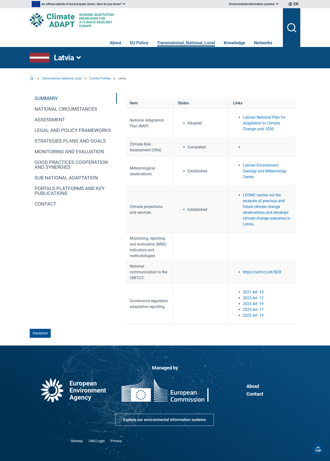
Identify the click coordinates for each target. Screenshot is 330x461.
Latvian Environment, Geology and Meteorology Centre (265, 171)
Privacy (116, 441)
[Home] (32, 78)
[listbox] (78, 4)
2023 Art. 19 (253, 303)
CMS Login (97, 441)
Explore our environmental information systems (164, 419)
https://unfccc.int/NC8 (262, 272)
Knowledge (234, 42)
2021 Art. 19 (253, 292)
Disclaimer (40, 333)
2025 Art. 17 (253, 309)
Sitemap (77, 441)
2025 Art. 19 (253, 315)
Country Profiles (100, 78)
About (115, 42)
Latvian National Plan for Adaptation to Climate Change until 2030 (264, 123)
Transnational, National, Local (186, 42)
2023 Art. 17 (253, 298)
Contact (254, 394)
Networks (263, 42)
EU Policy (139, 42)
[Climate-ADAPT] (154, 20)
